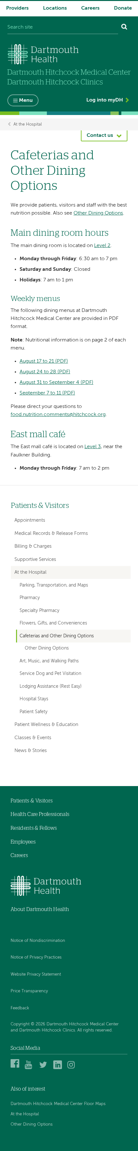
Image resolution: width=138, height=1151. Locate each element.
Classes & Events (32, 737)
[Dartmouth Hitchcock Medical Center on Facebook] (16, 1068)
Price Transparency (29, 991)
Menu (26, 100)
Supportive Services (35, 559)
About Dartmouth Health (40, 909)
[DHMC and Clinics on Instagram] (72, 1068)
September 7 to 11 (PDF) (47, 393)
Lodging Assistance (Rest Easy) (51, 686)
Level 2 (102, 245)
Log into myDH (104, 100)
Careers (90, 8)
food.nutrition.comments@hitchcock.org (58, 414)
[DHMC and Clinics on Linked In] (58, 1068)
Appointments (29, 520)
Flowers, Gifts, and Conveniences (53, 623)
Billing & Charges (33, 546)
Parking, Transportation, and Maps (54, 585)
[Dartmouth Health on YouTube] (30, 1068)
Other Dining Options (98, 213)
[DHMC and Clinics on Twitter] (44, 1068)
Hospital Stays (34, 699)
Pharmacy (30, 598)
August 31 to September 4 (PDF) (56, 382)
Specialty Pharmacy (39, 610)
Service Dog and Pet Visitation (50, 673)
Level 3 (92, 446)
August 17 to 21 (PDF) (44, 361)
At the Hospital (27, 124)
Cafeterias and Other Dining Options (57, 636)
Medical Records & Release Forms (51, 533)
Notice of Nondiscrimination (38, 941)
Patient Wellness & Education (46, 724)
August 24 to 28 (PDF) (45, 372)
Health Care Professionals (40, 814)
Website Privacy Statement (36, 974)
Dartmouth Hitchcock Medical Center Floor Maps (58, 1104)
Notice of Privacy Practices (36, 957)
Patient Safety (33, 712)
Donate (123, 8)
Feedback (20, 1008)
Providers (17, 8)
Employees (23, 842)
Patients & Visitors (40, 505)
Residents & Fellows (34, 828)
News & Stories (30, 750)
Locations (55, 8)
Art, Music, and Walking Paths (49, 661)
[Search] (124, 27)
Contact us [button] (100, 135)
